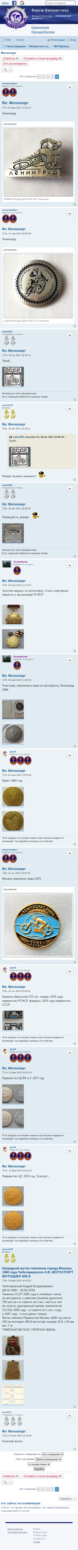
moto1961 (7, 331)
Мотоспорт (8, 53)
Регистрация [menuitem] (58, 40)
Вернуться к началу (74, 204)
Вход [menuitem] (73, 40)
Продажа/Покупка (43, 32)
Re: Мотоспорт (15, 103)
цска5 (13, 751)
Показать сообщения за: (27, 1454)
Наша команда (15, 1529)
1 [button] (43, 77)
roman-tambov (9, 83)
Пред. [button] (39, 76)
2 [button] (48, 77)
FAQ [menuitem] (8, 40)
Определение (40, 27)
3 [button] (52, 77)
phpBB (36, 1542)
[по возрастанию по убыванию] (39, 1464)
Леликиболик (20, 562)
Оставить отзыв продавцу (41, 58)
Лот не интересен (15, 63)
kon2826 (6, 1412)
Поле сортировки (25, 1459)
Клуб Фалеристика (17, 1532)
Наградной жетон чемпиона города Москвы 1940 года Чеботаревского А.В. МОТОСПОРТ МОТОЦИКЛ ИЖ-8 (37, 1272)
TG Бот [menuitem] (20, 40)
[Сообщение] (3, 108)
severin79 (7, 405)
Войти (5, 3)
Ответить (9, 58)
